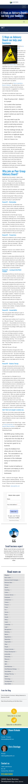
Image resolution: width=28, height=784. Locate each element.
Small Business (8, 666)
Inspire (6, 622)
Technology (7, 679)
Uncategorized (8, 681)
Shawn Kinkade (14, 730)
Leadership (7, 624)
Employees (7, 597)
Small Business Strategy (11, 669)
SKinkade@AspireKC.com (7, 739)
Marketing (7, 632)
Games (6, 612)
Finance (7, 604)
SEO (6, 664)
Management (8, 629)
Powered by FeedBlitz (14, 517)
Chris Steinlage (14, 746)
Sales (6, 661)
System (6, 676)
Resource (7, 659)
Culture (6, 592)
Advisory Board (13, 64)
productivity (7, 654)
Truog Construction (8, 424)
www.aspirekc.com (15, 486)
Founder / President (6, 737)
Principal (3, 753)
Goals (6, 614)
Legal (6, 627)
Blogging (7, 575)
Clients (6, 587)
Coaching (7, 590)
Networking (7, 639)
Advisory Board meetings (8, 426)
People (6, 646)
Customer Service (9, 595)
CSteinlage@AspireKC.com (8, 756)
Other (6, 644)
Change (7, 585)
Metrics (6, 634)
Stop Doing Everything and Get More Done (11, 701)
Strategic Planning (9, 674)
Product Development (10, 651)
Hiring (6, 619)
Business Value (8, 582)
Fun (6, 609)
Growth (6, 617)
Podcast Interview (9, 649)
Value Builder (8, 684)
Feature (7, 602)
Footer (6, 607)
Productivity (7, 656)
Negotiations (8, 637)
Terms (13, 520)
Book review (8, 577)
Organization (8, 642)
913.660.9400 (7, 774)
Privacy (17, 520)
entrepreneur (8, 600)
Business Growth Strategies (11, 580)
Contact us (5, 763)
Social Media (8, 671)
